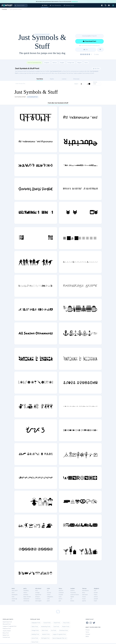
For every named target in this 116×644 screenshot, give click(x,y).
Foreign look (70, 62)
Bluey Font (6, 633)
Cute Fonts (56, 626)
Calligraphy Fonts (36, 622)
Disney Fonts (35, 642)
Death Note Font (7, 622)
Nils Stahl (96, 68)
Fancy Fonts (66, 622)
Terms (87, 632)
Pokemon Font (7, 628)
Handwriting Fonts (45, 626)
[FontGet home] (7, 5)
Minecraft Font (7, 624)
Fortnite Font (6, 637)
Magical (79, 62)
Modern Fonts (65, 626)
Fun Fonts (53, 630)
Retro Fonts (45, 630)
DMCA (87, 636)
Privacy (88, 630)
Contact (88, 634)
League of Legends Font (9, 626)
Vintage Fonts (35, 630)
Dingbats (46, 62)
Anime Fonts (35, 638)
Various (55, 62)
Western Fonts (46, 634)
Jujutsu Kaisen (7, 630)
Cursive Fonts (47, 622)
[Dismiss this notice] (107, 1)
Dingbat (62, 62)
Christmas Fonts (63, 630)
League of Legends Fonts (59, 634)
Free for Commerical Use (34, 62)
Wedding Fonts (35, 634)
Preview (95, 82)
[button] (102, 5)
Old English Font (45, 638)
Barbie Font (6, 635)
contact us (75, 1)
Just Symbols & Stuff (55, 71)
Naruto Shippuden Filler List (59, 638)
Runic (86, 62)
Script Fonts (57, 622)
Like (86, 49)
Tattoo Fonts (35, 626)
